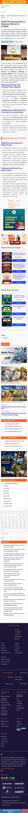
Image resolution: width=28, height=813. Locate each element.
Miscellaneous (4, 664)
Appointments (18, 636)
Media (18, 726)
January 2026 (7, 501)
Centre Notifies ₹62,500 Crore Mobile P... (11, 363)
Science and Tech (5, 661)
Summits (17, 648)
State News (18, 634)
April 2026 (6, 493)
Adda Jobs (10, 677)
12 (9, 521)
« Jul (2, 538)
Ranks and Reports (5, 659)
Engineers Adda (9, 683)
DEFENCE (19, 705)
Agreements (4, 650)
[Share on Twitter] (12, 42)
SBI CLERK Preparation (4, 699)
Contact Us (19, 723)
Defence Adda (18, 679)
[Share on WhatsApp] (2, 42)
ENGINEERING (20, 708)
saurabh (4, 38)
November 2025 (8, 506)
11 (5, 521)
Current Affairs (18, 677)
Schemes (5, 337)
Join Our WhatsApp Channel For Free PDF (14, 138)
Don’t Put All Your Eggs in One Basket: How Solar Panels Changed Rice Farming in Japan (14, 595)
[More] (24, 5)
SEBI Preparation (5, 702)
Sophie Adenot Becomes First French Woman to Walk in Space (13, 584)
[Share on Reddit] (7, 42)
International (18, 631)
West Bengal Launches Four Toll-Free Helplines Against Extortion (13, 604)
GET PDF (24, 811)
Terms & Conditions (19, 802)
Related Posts (5, 344)
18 (6, 524)
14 (17, 521)
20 (13, 524)
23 (24, 524)
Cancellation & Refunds (7, 802)
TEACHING (19, 703)
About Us (19, 721)
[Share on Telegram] (5, 42)
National (17, 629)
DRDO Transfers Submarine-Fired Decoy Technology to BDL (14, 580)
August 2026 (11, 483)
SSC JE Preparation (6, 704)
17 (2, 524)
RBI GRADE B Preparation (4, 714)
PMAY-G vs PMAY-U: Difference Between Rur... (13, 402)
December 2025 (8, 503)
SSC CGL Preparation (4, 708)
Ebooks (3, 743)
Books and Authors (5, 652)
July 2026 (6, 486)
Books (2, 746)
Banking (17, 639)
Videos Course (4, 741)
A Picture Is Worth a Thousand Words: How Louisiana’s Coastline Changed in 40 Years (14, 589)
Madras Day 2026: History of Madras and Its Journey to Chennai (14, 600)
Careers (21, 729)
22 (21, 524)
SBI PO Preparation (6, 696)
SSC (18, 698)
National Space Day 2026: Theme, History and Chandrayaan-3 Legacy (14, 550)
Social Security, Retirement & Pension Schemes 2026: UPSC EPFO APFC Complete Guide (13, 609)
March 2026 (7, 496)
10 (2, 521)
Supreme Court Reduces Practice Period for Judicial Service (14, 614)
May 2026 (6, 491)
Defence (17, 645)
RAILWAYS (19, 701)
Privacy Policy (5, 805)
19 (9, 524)
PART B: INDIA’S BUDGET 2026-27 (14, 429)
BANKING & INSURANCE (20, 695)
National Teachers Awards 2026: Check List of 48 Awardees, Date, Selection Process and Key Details (14, 565)
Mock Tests (3, 736)
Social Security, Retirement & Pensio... (11, 382)
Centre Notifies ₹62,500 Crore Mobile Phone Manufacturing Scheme (13, 570)
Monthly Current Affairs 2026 (12, 443)
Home (2, 15)
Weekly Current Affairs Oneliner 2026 (14, 441)
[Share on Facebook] (10, 42)
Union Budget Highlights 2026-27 (13, 431)
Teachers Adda (23, 672)
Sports (2, 643)
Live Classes (4, 739)
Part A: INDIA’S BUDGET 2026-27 (13, 426)
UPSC (18, 710)
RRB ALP (3, 723)
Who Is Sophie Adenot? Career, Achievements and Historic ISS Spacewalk (12, 575)
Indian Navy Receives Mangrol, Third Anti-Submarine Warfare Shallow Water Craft (14, 554)
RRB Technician (5, 721)
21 (17, 524)
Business (17, 643)
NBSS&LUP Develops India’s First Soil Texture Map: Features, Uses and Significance (14, 559)
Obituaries (3, 657)
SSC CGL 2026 (4, 726)
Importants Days (19, 652)
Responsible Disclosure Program (10, 800)
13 (13, 521)
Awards (3, 645)
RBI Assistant (4, 711)
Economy (17, 650)
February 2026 (7, 498)
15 (20, 521)
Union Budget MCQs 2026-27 (12, 424)
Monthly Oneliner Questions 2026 (13, 446)
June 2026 (6, 488)
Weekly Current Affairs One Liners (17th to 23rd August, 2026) (14, 546)
